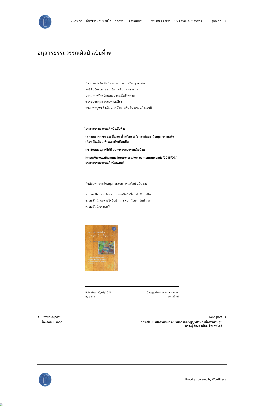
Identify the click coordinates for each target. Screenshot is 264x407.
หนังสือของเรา (160, 21)
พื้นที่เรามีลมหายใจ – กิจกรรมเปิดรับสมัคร (114, 21)
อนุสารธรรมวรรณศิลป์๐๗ (129, 149)
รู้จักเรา (216, 21)
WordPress (219, 379)
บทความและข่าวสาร (188, 21)
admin (92, 296)
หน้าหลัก (76, 21)
